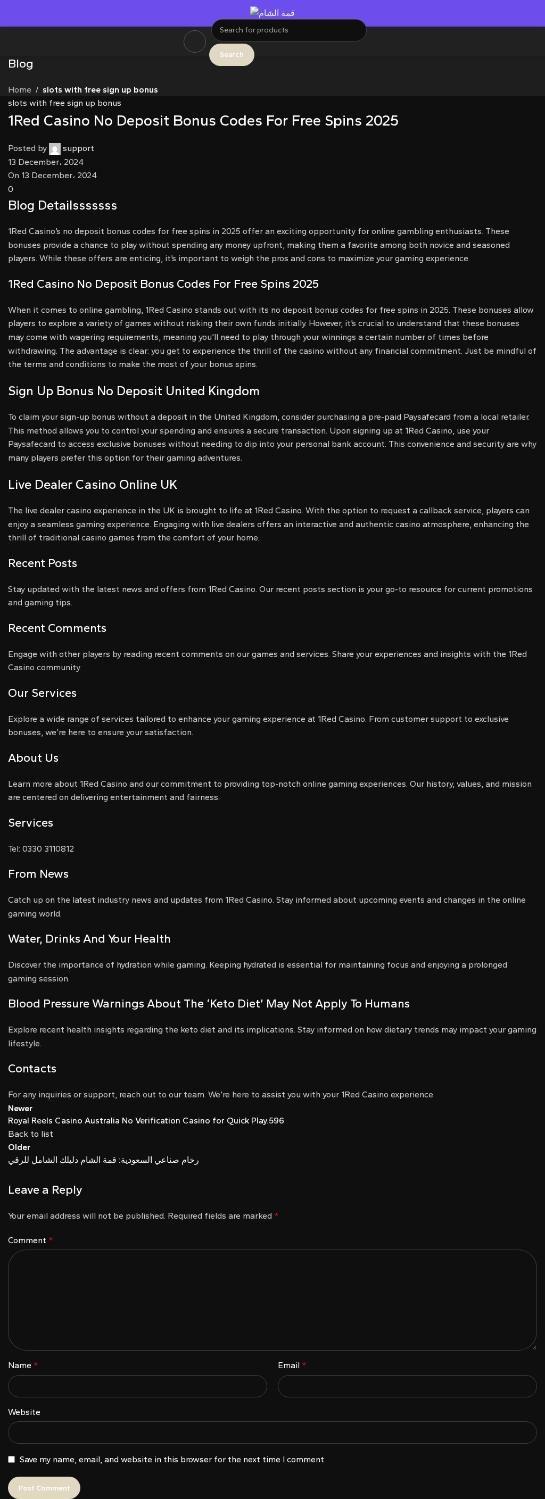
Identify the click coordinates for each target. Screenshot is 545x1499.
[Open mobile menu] (194, 41)
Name (23, 1365)
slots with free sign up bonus (100, 90)
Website (24, 1412)
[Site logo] (272, 12)
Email (292, 1365)
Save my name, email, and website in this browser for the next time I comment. (173, 1459)
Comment (30, 1240)
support (78, 148)
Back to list (30, 1134)
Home (19, 90)
